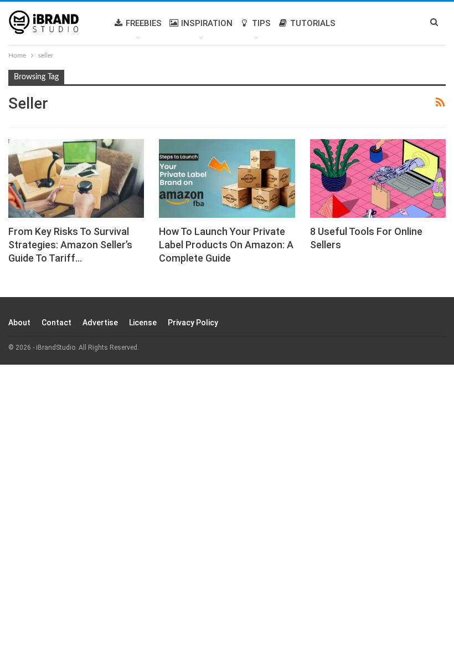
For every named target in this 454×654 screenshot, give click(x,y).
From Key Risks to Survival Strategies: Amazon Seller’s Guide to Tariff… (70, 245)
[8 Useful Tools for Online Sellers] (378, 178)
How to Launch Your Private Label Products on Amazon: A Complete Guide (226, 245)
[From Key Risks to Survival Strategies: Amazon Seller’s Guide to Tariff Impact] (76, 178)
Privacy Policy (193, 322)
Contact (56, 322)
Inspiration (207, 23)
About (19, 322)
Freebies (144, 23)
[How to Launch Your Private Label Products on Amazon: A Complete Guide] (227, 178)
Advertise (100, 322)
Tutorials (313, 23)
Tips (261, 23)
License (143, 322)
